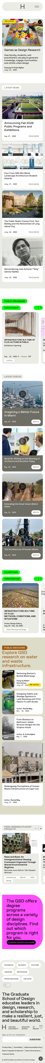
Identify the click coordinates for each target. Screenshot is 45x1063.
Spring (8, 881)
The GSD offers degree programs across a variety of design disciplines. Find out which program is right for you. (22, 921)
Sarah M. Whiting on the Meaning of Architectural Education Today (22, 460)
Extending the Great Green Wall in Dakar (21, 505)
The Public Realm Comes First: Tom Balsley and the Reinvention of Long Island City (22, 224)
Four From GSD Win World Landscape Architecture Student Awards (20, 176)
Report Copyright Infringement (12, 1051)
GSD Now (27, 979)
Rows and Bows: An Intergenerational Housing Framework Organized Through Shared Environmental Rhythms (20, 862)
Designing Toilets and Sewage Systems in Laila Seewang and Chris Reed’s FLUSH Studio (29, 698)
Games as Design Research (22, 50)
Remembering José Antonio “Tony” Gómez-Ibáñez (21, 270)
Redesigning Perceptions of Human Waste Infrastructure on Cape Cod (21, 787)
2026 (32, 877)
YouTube (35, 965)
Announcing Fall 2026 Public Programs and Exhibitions (19, 126)
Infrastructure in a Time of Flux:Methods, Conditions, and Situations (20, 615)
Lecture (9, 360)
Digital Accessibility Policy (33, 1047)
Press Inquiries (11, 979)
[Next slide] (41, 308)
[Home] (20, 1027)
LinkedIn (8, 972)
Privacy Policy (7, 1047)
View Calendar (11, 308)
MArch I (23, 877)
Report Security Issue (32, 1051)
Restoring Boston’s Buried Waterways (26, 675)
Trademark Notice (8, 1054)
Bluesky (22, 965)
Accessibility (18, 1047)
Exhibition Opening (19, 343)
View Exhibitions (12, 579)
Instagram (22, 972)
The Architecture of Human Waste (21, 549)
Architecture (11, 877)
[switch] (7, 985)
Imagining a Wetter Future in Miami (21, 414)
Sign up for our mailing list (13, 1035)
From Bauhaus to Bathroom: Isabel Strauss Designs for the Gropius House (28, 723)
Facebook (8, 965)
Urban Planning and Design (16, 630)
